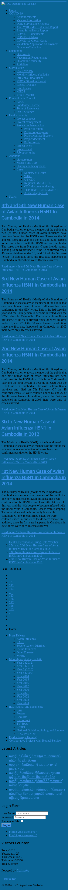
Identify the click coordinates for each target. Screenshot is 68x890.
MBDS (21, 91)
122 (11, 585)
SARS (20, 642)
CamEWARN (25, 71)
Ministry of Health (35, 172)
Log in (6, 825)
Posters (21, 713)
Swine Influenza (26, 649)
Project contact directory (38, 135)
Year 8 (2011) (25, 666)
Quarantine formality (29, 61)
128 (11, 605)
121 (11, 582)
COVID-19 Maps (27, 37)
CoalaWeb (23, 870)
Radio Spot (23, 720)
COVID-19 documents (30, 33)
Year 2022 (23, 696)
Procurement (24, 149)
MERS (21, 655)
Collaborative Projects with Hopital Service (35, 740)
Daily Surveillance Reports (33, 23)
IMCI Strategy (25, 111)
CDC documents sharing (39, 186)
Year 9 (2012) (25, 662)
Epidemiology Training (23, 737)
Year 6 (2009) (25, 672)
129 (11, 609)
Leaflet (21, 727)
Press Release (17, 635)
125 (11, 595)
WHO (28, 176)
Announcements (26, 16)
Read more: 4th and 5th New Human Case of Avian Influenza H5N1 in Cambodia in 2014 (32, 268)
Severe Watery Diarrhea (31, 645)
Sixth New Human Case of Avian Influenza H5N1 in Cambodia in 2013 (29, 427)
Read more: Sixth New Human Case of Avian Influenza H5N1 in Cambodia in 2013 (29, 460)
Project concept (26, 118)
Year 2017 (23, 686)
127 (11, 602)
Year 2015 (23, 679)
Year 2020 (23, 689)
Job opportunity (26, 152)
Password (8, 817)
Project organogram (36, 132)
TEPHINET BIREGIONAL (41, 189)
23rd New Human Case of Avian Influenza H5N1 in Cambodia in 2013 (34, 560)
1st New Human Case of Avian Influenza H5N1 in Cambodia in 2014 (34, 477)
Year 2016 (23, 682)
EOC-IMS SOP (26, 733)
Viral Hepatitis (25, 94)
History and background (31, 166)
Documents (23, 54)
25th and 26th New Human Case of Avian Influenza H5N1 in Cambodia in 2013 (34, 547)
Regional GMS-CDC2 (37, 183)
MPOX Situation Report (31, 81)
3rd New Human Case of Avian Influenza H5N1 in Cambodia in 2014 (34, 284)
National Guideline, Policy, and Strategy (41, 730)
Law (19, 710)
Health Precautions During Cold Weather (33, 542)
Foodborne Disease (28, 105)
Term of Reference (28, 108)
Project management (29, 122)
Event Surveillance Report (32, 30)
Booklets (22, 716)
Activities (22, 64)
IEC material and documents (26, 706)
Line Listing (24, 88)
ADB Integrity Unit (36, 193)
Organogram (24, 159)
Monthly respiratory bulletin (25, 659)
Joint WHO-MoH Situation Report (37, 27)
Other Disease (25, 652)
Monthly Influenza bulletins (33, 74)
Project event (24, 145)
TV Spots (22, 723)
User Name (8, 813)
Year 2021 (23, 693)
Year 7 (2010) (25, 669)
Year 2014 (23, 676)
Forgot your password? (23, 835)
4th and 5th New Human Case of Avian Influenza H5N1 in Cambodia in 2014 (33, 211)
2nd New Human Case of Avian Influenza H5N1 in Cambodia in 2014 (34, 354)
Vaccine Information (29, 20)
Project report (32, 142)
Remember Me (10, 821)
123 (11, 588)
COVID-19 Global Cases (32, 40)
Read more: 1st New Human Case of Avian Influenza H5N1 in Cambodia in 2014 (33, 534)
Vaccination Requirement (32, 57)
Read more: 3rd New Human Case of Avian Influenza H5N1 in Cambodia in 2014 (34, 338)
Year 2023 (23, 699)
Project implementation (30, 125)
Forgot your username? (23, 831)
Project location (33, 128)
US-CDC (30, 179)
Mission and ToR (27, 162)
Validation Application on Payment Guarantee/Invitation (37, 45)
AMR (20, 101)
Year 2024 (23, 703)
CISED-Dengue (26, 84)
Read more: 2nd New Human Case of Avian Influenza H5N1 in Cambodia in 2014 (34, 411)
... (10, 592)
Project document (34, 139)
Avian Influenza (26, 638)
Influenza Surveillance (30, 77)
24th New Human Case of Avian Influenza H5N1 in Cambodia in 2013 (34, 554)
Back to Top (9, 878)
